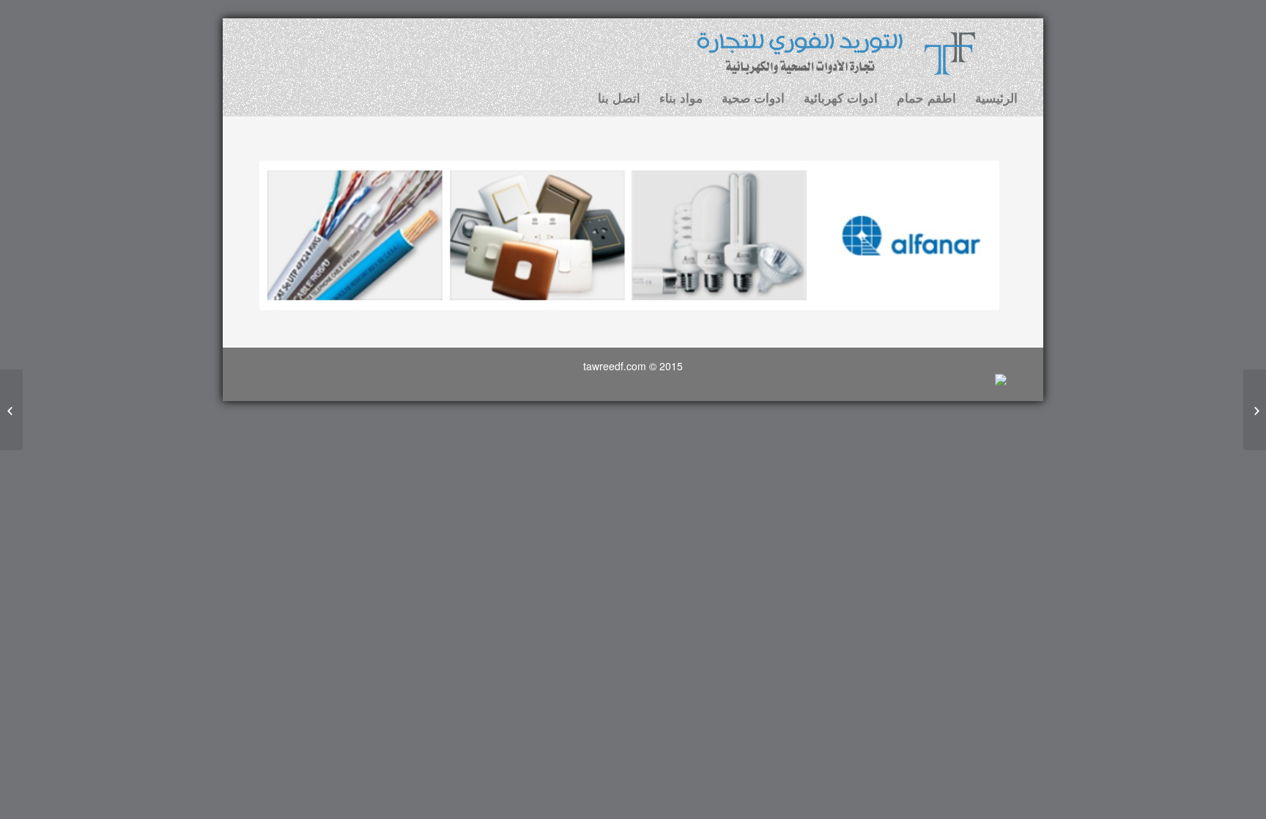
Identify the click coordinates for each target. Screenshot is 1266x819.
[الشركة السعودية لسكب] (1254, 410)
